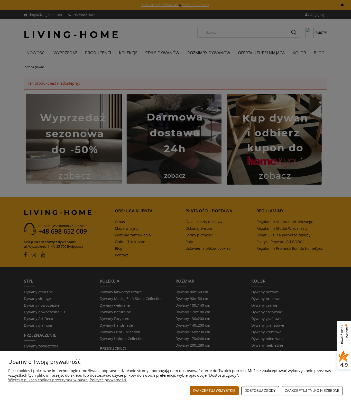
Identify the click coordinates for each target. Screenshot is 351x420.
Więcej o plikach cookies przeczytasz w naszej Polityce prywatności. (67, 379)
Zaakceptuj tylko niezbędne (312, 391)
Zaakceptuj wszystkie (214, 391)
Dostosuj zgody (260, 391)
